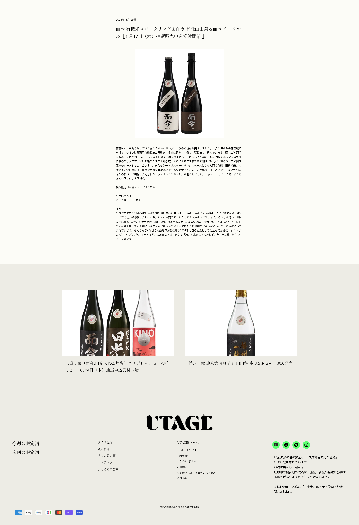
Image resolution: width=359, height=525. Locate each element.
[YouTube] (276, 445)
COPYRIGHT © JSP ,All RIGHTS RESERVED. (179, 507)
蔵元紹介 (104, 449)
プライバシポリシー (187, 461)
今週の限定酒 (25, 443)
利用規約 (181, 467)
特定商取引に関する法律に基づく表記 (196, 473)
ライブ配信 (105, 442)
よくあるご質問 (108, 469)
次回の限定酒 (25, 452)
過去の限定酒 (107, 455)
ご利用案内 (182, 456)
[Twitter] (296, 445)
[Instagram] (306, 445)
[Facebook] (286, 445)
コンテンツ (105, 462)
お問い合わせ (184, 478)
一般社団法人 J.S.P (187, 450)
